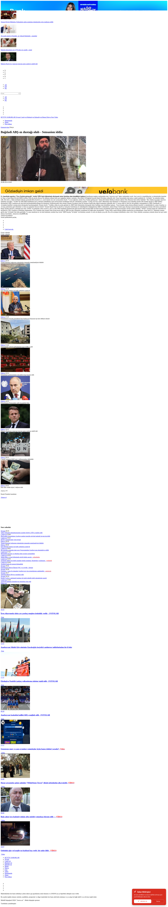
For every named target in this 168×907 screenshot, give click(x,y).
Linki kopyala (9, 229)
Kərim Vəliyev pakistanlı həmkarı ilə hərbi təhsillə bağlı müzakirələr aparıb (24, 578)
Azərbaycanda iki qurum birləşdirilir (12, 564)
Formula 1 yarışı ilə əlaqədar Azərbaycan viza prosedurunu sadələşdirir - (26, 571)
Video (56, 117)
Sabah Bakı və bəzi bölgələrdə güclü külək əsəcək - (20, 557)
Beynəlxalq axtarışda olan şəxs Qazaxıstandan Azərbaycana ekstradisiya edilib (25, 550)
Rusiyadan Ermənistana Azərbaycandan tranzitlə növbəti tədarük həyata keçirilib (25, 536)
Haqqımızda (8, 120)
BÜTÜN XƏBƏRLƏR (8, 117)
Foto (52, 117)
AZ (6, 85)
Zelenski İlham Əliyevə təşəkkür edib (12, 574)
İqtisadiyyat (38, 117)
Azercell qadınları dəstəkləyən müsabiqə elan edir (16, 581)
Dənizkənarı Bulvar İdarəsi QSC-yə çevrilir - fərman (17, 567)
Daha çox (4, 583)
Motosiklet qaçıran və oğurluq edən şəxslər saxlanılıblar (18, 553)
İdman (44, 117)
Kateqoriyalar (5, 127)
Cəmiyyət (24, 117)
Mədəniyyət (31, 117)
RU (6, 88)
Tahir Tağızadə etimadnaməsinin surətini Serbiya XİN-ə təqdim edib (21, 533)
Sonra (158, 901)
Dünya (48, 117)
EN (6, 86)
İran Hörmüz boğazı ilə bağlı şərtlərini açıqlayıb (15, 546)
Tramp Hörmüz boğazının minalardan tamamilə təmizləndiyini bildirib (22, 543)
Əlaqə (6, 122)
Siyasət (18, 117)
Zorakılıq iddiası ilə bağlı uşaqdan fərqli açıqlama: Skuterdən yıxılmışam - (26, 560)
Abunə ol (4, 497)
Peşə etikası (8, 124)
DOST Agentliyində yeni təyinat (11, 539)
